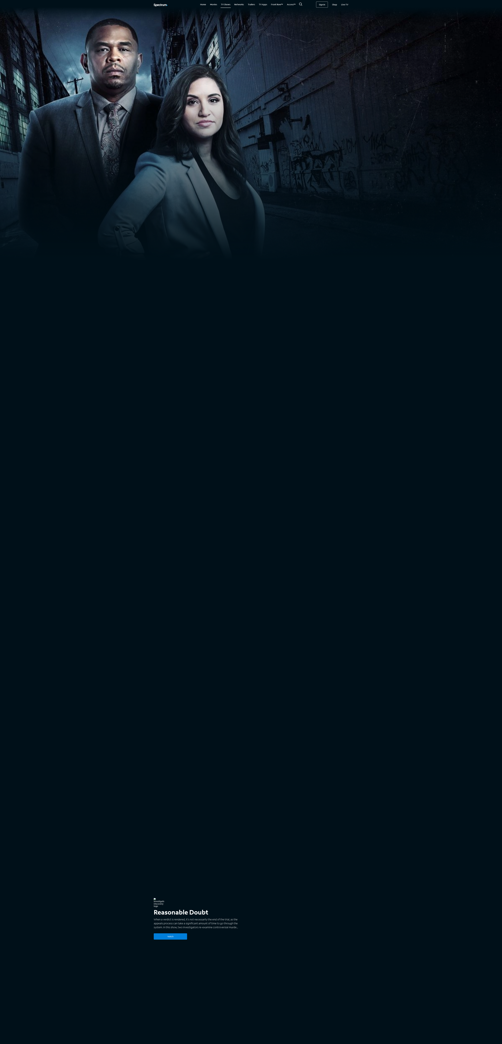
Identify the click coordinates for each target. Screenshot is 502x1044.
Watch (170, 936)
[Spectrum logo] (161, 5)
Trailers (251, 4)
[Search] (300, 5)
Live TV (344, 4)
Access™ (291, 4)
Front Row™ (277, 4)
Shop (334, 4)
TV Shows (225, 4)
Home (203, 4)
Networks (239, 4)
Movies (213, 4)
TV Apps (263, 4)
